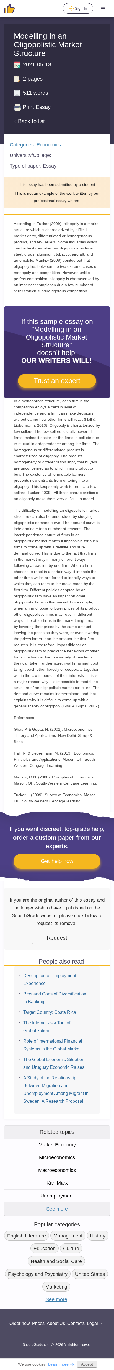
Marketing (56, 1287)
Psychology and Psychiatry (38, 1274)
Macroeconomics (57, 1170)
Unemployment (57, 1196)
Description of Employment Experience (49, 979)
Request (57, 938)
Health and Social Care (56, 1261)
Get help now (57, 861)
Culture (71, 1248)
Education (44, 1248)
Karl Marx (57, 1183)
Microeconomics (57, 1157)
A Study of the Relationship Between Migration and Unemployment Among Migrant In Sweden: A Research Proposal (56, 1089)
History (97, 1236)
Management (67, 1236)
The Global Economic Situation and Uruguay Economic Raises (53, 1063)
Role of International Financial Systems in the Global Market (52, 1045)
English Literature (26, 1236)
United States (90, 1274)
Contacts (76, 1323)
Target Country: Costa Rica (49, 1012)
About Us (56, 1323)
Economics (49, 145)
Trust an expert (57, 381)
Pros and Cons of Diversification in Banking (54, 998)
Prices (38, 1323)
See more (57, 1209)
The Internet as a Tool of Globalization (46, 1026)
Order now (19, 1323)
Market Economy (57, 1144)
